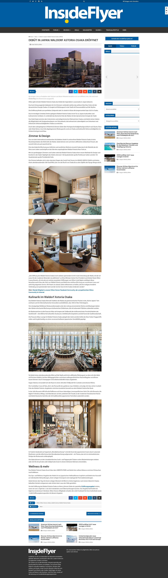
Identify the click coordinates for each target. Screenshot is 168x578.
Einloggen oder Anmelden (131, 1)
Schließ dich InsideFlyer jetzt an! (122, 39)
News (41, 506)
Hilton (38, 503)
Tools (122, 46)
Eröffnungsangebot (88, 486)
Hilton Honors (43, 503)
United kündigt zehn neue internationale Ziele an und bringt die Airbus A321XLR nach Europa (90, 537)
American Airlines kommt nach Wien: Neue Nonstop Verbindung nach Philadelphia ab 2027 (52, 526)
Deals (108, 51)
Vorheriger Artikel (37, 513)
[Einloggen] (166, 13)
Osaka (49, 503)
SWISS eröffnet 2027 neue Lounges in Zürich (87, 525)
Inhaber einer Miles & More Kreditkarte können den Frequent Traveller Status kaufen (118, 90)
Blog (110, 46)
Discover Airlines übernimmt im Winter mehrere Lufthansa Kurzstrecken (51, 537)
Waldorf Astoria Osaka (64, 503)
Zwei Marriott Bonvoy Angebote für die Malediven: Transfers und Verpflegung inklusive (127, 145)
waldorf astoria (55, 503)
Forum (133, 46)
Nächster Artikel (93, 513)
